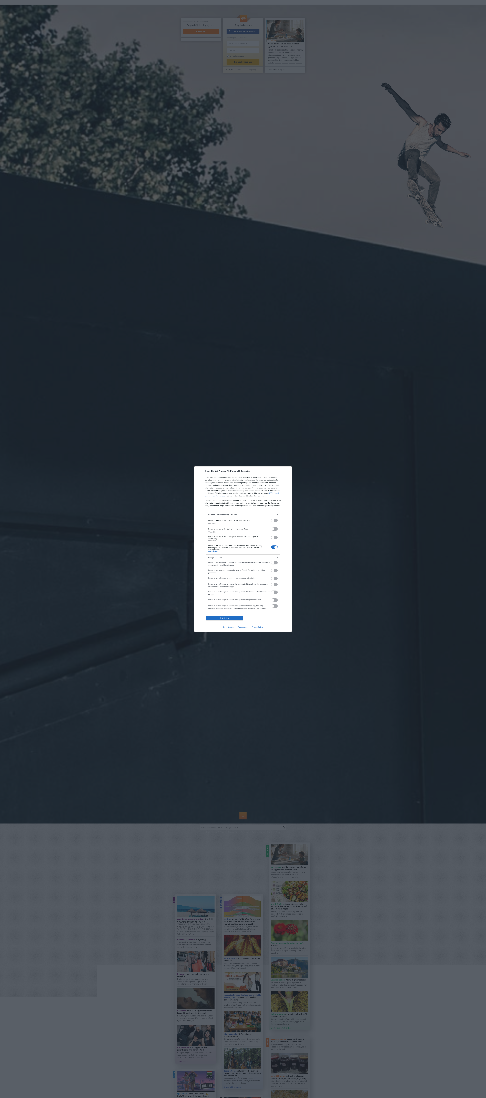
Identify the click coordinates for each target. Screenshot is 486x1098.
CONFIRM (224, 618)
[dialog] (243, 549)
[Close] (286, 471)
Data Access (243, 627)
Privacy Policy (257, 627)
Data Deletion (228, 627)
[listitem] (243, 514)
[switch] (274, 520)
